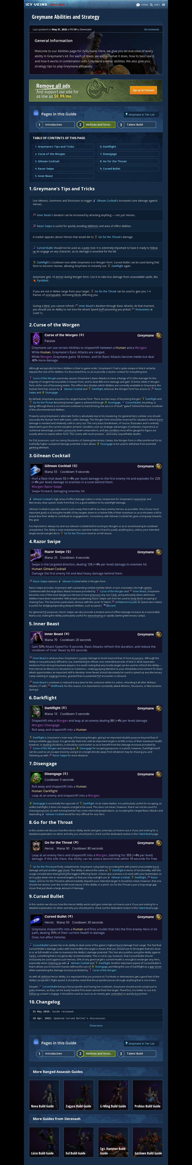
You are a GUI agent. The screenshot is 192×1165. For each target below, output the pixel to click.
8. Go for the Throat (113, 161)
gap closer (53, 741)
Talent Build (145, 834)
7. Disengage (108, 154)
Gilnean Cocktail (106, 200)
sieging (53, 676)
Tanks (32, 956)
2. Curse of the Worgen (50, 154)
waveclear (140, 499)
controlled (116, 993)
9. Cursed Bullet (110, 168)
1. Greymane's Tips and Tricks (54, 146)
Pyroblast (42, 280)
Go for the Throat (109, 237)
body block (137, 598)
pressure (70, 430)
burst (160, 419)
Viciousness (142, 309)
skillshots (92, 226)
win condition (112, 430)
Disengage (52, 392)
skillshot (45, 976)
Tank (114, 595)
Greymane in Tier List (141, 114)
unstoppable (53, 295)
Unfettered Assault (126, 602)
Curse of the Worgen (45, 378)
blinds (77, 295)
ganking (33, 447)
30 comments (151, 29)
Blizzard (111, 605)
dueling (47, 744)
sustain (83, 658)
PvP (99, 676)
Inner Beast (44, 215)
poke (87, 248)
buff (101, 309)
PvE (35, 440)
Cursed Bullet (45, 248)
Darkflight (43, 262)
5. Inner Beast (44, 176)
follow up (34, 993)
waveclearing (95, 615)
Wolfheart (56, 686)
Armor (60, 277)
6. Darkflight (108, 146)
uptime (148, 587)
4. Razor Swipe (44, 168)
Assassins (137, 658)
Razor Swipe (44, 226)
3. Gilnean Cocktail (47, 161)
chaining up (54, 963)
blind (47, 306)
